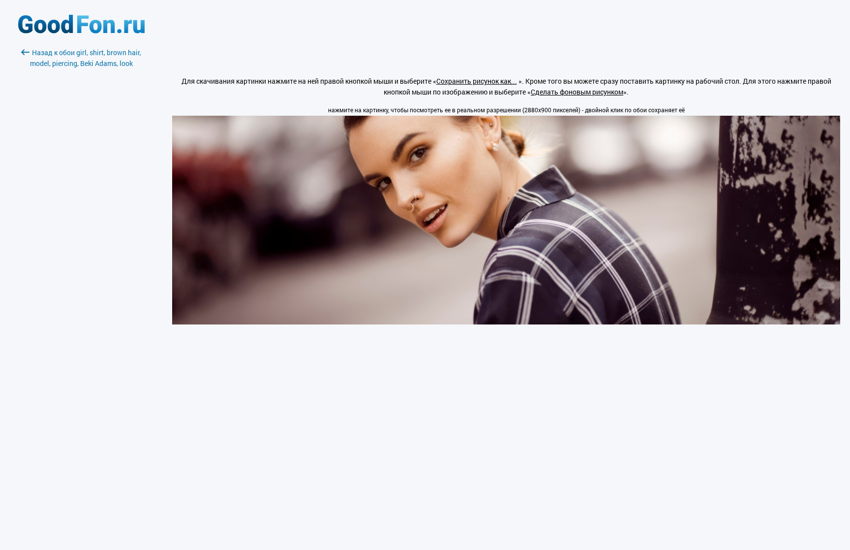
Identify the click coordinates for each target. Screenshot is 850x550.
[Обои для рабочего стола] (81, 30)
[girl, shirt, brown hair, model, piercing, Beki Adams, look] (506, 321)
